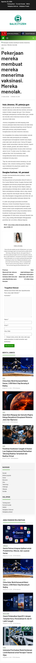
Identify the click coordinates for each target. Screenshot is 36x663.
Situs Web (7, 331)
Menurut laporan (22, 220)
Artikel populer (7, 475)
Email (6, 325)
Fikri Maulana (17, 388)
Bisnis (4, 647)
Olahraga (5, 487)
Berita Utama (6, 613)
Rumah (4, 473)
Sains (2, 48)
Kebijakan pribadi (24, 6)
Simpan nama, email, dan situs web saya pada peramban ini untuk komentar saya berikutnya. (17, 339)
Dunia (4, 478)
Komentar (7, 295)
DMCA (28, 4)
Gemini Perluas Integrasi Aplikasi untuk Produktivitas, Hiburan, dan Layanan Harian (17, 550)
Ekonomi (5, 480)
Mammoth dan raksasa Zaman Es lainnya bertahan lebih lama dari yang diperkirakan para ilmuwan (10, 275)
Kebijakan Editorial (13, 6)
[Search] (33, 38)
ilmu (4, 482)
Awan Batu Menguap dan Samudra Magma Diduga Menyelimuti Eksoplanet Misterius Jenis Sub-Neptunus (18, 417)
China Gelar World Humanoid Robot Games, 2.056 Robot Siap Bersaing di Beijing (16, 383)
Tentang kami (11, 4)
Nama (6, 319)
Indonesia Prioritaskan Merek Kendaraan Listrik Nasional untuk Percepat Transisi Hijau (17, 652)
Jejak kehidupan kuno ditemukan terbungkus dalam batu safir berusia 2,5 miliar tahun (26, 274)
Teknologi (5, 484)
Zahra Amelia (6, 96)
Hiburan (5, 489)
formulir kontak (20, 4)
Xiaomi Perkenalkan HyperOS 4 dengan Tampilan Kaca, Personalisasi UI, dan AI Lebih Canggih (17, 618)
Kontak (5, 491)
